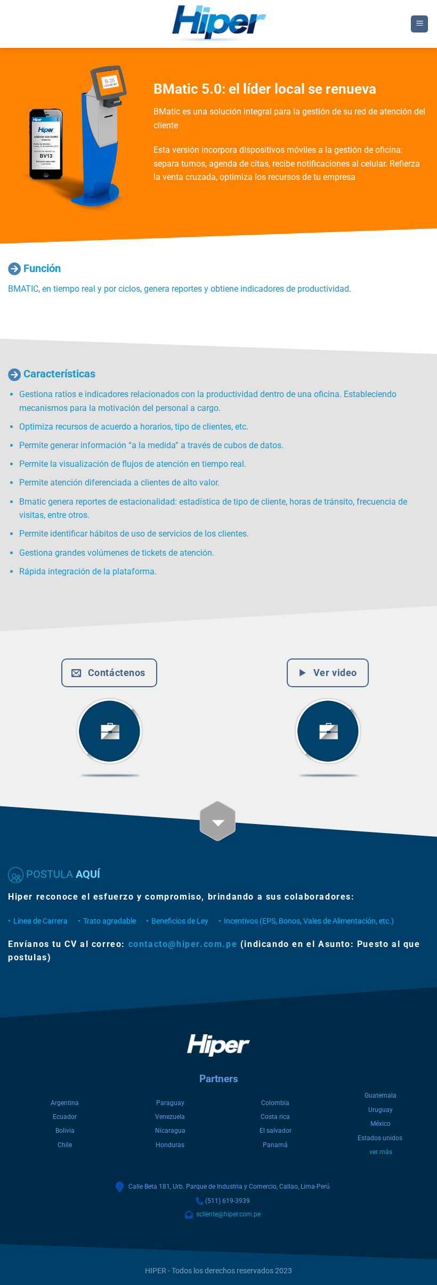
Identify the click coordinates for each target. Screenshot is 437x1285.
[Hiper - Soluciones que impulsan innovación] (218, 24)
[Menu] (419, 24)
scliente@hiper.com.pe (227, 1214)
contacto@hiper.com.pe (183, 944)
